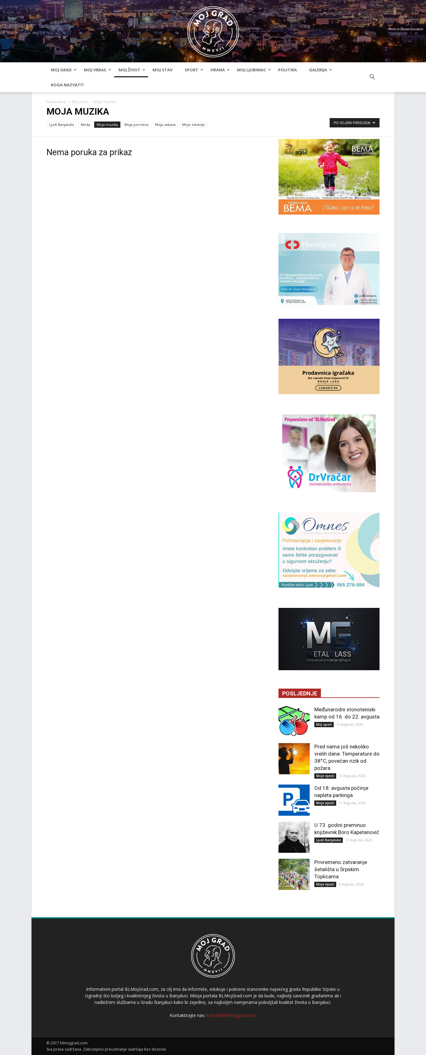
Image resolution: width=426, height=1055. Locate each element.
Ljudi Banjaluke (61, 124)
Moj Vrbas (95, 70)
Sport (191, 70)
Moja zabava (165, 124)
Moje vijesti (325, 776)
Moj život (129, 70)
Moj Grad (61, 70)
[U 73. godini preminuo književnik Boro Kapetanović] (294, 837)
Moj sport (324, 724)
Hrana (218, 70)
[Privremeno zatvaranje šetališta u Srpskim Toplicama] (294, 874)
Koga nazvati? (67, 85)
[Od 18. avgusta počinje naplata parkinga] (294, 800)
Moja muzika (107, 124)
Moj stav (162, 70)
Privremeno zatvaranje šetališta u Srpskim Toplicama (340, 869)
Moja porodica (136, 124)
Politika (287, 70)
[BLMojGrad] (213, 29)
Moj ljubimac (251, 70)
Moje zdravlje (193, 124)
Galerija (318, 70)
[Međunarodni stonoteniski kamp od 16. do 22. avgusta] (294, 721)
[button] (372, 77)
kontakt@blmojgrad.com (231, 1015)
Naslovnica (56, 101)
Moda (85, 124)
